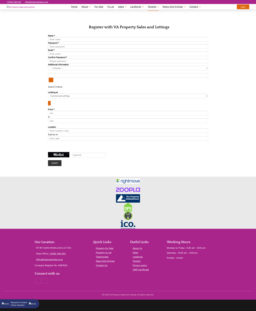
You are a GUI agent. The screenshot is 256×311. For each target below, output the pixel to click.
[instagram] (241, 2)
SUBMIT (54, 163)
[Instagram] (44, 281)
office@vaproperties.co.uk (36, 2)
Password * (53, 43)
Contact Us (101, 265)
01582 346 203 (14, 2)
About (84, 6)
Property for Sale (104, 248)
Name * (51, 35)
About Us (137, 248)
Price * (51, 109)
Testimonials (102, 256)
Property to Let (103, 252)
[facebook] (247, 2)
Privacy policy (140, 265)
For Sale (98, 6)
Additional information (58, 64)
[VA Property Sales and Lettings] (21, 6)
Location (52, 127)
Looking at (53, 92)
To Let (110, 6)
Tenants (152, 6)
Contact (193, 6)
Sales (121, 6)
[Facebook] (38, 281)
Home (74, 6)
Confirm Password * (57, 57)
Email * (51, 50)
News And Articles (173, 6)
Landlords (135, 6)
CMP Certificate (141, 269)
